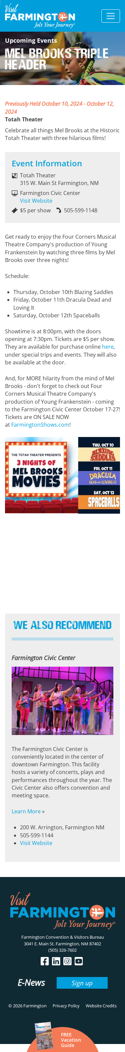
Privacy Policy (66, 1006)
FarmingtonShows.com (40, 424)
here (108, 346)
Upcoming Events (31, 40)
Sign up (82, 982)
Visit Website (36, 200)
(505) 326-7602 (62, 950)
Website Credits (101, 1006)
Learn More (26, 811)
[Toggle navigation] (110, 16)
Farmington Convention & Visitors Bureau (62, 937)
